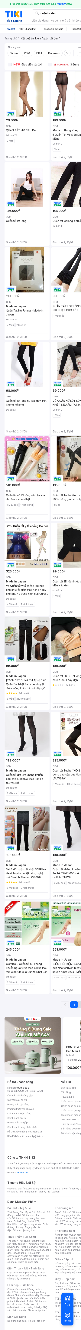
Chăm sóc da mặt (17, 1289)
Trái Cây (11, 1240)
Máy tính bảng (22, 1278)
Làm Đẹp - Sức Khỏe (20, 1285)
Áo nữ (58, 1212)
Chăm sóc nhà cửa (28, 1262)
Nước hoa (20, 1307)
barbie (56, 1188)
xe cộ (54, 20)
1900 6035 (22, 1172)
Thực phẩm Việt (35, 1243)
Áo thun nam (61, 1234)
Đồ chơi (41, 1212)
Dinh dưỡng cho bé (24, 1221)
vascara (11, 1188)
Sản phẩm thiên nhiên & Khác (26, 1300)
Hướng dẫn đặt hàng (18, 1104)
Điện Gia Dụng (16, 1316)
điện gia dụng (40, 20)
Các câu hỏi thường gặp (20, 1095)
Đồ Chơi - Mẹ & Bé (19, 1208)
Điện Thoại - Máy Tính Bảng (25, 1268)
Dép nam (72, 1286)
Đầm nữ (67, 1212)
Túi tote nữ (75, 1305)
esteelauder (31, 1188)
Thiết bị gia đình (36, 1320)
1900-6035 (22, 1087)
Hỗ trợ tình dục (34, 1307)
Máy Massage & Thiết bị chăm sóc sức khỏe (28, 1297)
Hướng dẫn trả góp (17, 1122)
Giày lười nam (62, 1283)
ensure (74, 1188)
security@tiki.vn (34, 1136)
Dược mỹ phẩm (37, 1310)
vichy (42, 1191)
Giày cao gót (62, 1263)
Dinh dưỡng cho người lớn (27, 1224)
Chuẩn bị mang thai (24, 1230)
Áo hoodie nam (69, 1240)
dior (20, 1188)
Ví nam (58, 1316)
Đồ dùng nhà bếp (16, 1320)
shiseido (12, 1191)
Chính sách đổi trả (17, 1118)
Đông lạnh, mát (30, 1246)
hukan (34, 1191)
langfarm (24, 1191)
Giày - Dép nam (65, 1279)
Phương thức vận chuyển (20, 1109)
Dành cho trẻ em (23, 1256)
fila (48, 1191)
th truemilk (45, 1188)
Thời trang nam (65, 1230)
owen (65, 1188)
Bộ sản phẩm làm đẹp (27, 1309)
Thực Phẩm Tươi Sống (21, 1236)
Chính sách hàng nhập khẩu (22, 1127)
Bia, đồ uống (19, 1253)
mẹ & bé (65, 20)
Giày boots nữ (67, 1269)
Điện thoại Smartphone (19, 1272)
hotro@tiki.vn (35, 1131)
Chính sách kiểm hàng (19, 1113)
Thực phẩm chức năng (25, 1292)
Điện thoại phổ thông (24, 1275)
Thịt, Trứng (24, 1240)
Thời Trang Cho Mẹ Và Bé (21, 1212)
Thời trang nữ (64, 1208)
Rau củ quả (19, 1243)
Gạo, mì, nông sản (25, 1249)
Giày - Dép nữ (64, 1259)
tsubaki (56, 1191)
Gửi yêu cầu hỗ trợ (17, 1099)
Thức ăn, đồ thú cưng (24, 1259)
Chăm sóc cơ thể (24, 1295)
